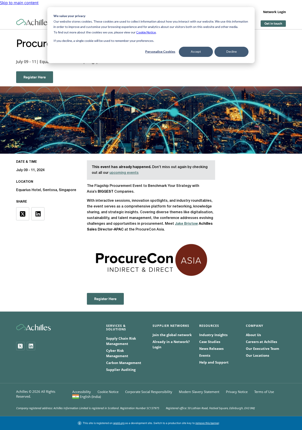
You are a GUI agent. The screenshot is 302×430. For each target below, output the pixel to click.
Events (204, 355)
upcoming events (124, 172)
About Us (253, 335)
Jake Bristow (186, 223)
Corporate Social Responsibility (148, 391)
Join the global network (172, 335)
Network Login (274, 12)
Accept (196, 51)
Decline (231, 51)
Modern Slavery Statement (199, 391)
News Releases (211, 348)
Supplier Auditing (121, 369)
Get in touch (273, 23)
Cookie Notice (146, 32)
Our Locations (257, 355)
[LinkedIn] (31, 346)
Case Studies (209, 341)
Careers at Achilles (261, 341)
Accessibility (81, 391)
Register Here (34, 77)
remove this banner (207, 423)
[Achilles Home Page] (33, 22)
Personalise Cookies (160, 51)
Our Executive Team (262, 348)
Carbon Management (123, 362)
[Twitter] (20, 346)
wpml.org (118, 423)
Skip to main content (19, 2)
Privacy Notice (237, 391)
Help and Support (214, 362)
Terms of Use (264, 391)
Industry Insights (213, 335)
